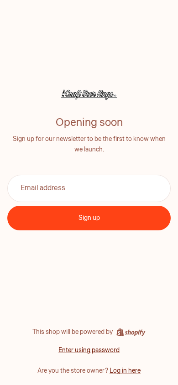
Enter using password (89, 350)
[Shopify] (130, 332)
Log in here (125, 370)
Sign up (89, 218)
